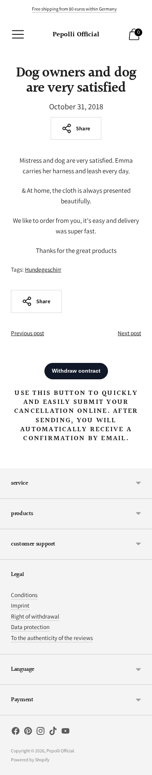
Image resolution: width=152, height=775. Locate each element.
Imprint (20, 605)
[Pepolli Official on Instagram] (40, 732)
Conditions (24, 595)
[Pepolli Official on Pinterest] (28, 732)
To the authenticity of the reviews (52, 638)
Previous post (27, 333)
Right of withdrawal (35, 616)
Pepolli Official (60, 751)
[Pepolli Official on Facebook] (15, 732)
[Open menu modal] (18, 34)
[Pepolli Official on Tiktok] (53, 732)
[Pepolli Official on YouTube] (65, 732)
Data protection (30, 627)
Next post (129, 333)
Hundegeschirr (43, 269)
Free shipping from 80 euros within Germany (74, 9)
